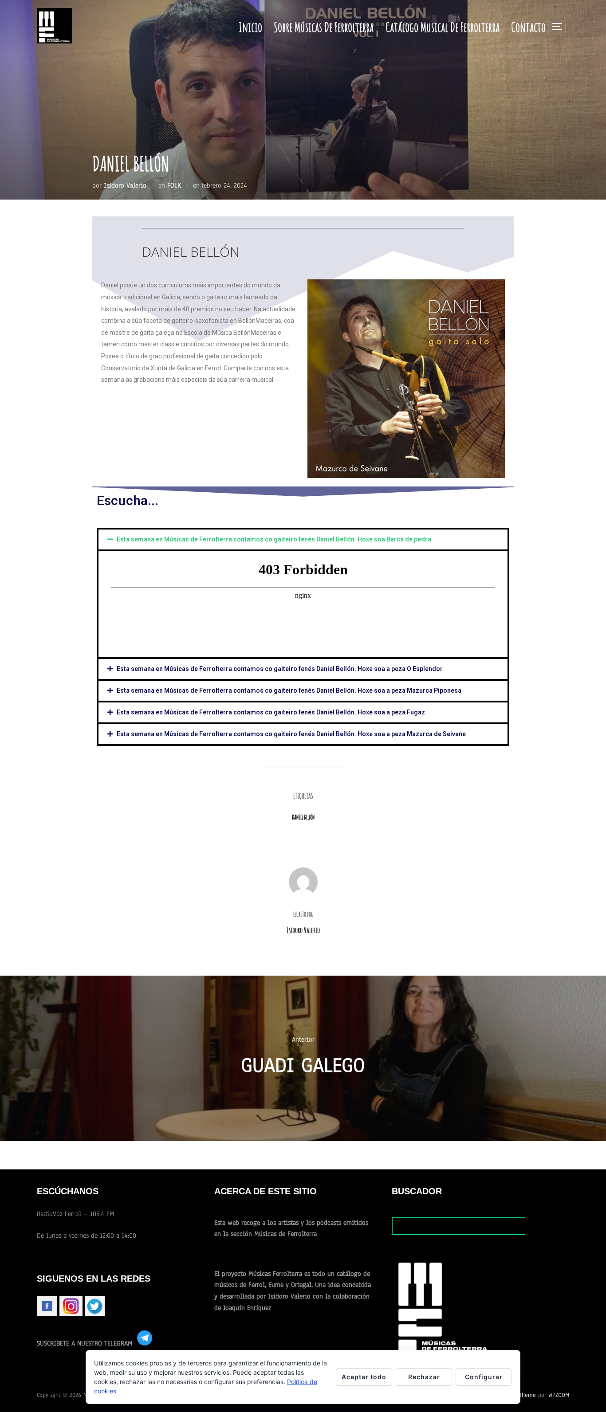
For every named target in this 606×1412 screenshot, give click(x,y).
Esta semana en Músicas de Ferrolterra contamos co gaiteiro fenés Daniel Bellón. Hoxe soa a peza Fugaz (271, 712)
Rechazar (424, 1377)
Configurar (484, 1377)
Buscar (547, 1226)
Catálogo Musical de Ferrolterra (443, 27)
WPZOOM (558, 1395)
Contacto (528, 27)
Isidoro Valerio (125, 185)
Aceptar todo (364, 1377)
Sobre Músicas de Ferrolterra (324, 27)
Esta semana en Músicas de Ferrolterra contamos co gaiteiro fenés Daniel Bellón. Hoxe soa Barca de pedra (274, 539)
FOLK (174, 185)
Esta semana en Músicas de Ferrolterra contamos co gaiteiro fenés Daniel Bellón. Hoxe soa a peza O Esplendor (280, 668)
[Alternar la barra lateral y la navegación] (560, 26)
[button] (303, 539)
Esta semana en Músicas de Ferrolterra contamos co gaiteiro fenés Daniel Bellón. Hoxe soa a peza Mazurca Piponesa (289, 690)
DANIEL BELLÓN (303, 817)
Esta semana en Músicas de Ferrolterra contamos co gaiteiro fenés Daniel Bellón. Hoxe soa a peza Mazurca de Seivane (291, 733)
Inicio (250, 27)
